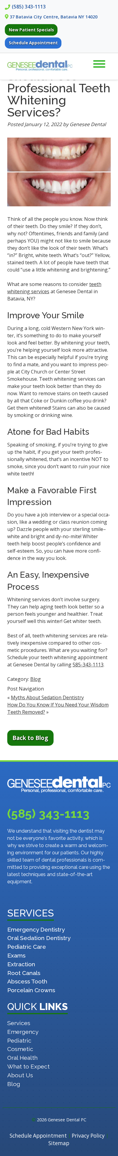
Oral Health (22, 1057)
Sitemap (58, 1143)
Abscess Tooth (27, 981)
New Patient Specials (31, 30)
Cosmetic (20, 1049)
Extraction (21, 964)
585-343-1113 (88, 664)
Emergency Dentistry (36, 929)
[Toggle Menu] (99, 64)
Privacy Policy (88, 1135)
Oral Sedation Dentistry (38, 938)
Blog (35, 679)
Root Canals (23, 973)
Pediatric (19, 1040)
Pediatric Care (26, 946)
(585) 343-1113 (29, 6)
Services (18, 1023)
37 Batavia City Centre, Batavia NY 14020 (53, 17)
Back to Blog (30, 738)
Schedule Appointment (33, 43)
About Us (20, 1075)
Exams (16, 955)
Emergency (22, 1031)
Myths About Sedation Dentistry (47, 697)
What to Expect (28, 1066)
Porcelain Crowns (31, 990)
